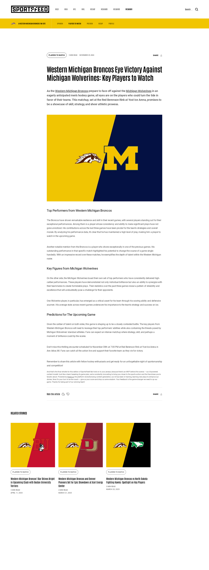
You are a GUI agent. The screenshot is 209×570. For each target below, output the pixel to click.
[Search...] (196, 9)
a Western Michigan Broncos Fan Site (32, 23)
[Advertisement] (104, 39)
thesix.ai (70, 377)
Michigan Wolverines (138, 91)
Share (156, 56)
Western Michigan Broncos (71, 91)
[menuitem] (57, 9)
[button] (57, 9)
